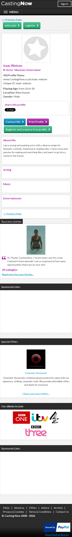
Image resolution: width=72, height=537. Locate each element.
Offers (33, 507)
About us (19, 507)
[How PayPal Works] (57, 530)
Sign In (64, 3)
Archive (58, 507)
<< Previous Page (12, 19)
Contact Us (62, 511)
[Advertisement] (36, 311)
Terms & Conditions (40, 511)
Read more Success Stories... (18, 274)
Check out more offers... (36, 393)
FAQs (6, 507)
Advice (45, 507)
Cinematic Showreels (36, 373)
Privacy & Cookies (13, 511)
